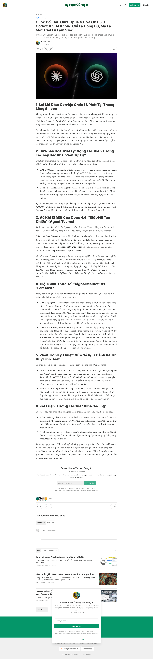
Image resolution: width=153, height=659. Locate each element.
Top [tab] (38, 551)
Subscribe (134, 5)
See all (40, 609)
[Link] (32, 106)
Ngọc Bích (44, 600)
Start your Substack (70, 649)
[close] (98, 592)
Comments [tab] (41, 523)
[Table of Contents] (2, 329)
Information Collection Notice (76, 633)
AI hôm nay (40, 14)
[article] (76, 562)
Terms (82, 643)
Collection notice (92, 643)
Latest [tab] (44, 551)
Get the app (87, 649)
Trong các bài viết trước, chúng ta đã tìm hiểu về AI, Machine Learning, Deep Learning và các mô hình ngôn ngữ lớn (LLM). (65, 578)
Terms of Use (87, 631)
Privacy (76, 643)
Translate (40, 18)
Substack (65, 654)
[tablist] (45, 523)
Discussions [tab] (53, 551)
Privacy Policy (93, 633)
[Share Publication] (125, 5)
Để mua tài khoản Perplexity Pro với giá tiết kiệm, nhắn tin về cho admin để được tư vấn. (65, 561)
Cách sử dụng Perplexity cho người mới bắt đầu (60, 557)
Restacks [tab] (50, 523)
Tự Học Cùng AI (46, 42)
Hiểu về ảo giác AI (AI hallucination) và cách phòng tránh (65, 574)
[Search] (120, 5)
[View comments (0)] (46, 49)
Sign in (146, 5)
